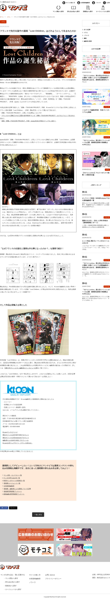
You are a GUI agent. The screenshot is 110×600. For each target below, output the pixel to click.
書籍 (85, 38)
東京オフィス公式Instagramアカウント (16, 438)
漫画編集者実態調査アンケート (13, 494)
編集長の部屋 (88, 41)
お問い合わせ (50, 575)
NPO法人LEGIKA (103, 574)
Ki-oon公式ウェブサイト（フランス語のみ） (18, 443)
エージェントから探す (103, 11)
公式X (108, 2)
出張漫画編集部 (85, 2)
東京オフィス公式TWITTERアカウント (16, 435)
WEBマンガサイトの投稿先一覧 (14, 480)
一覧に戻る (38, 514)
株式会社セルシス (103, 578)
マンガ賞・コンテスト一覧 (13, 475)
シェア (5, 507)
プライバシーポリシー (53, 579)
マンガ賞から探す (58, 11)
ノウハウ (98, 2)
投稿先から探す (88, 11)
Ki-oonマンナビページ (10, 432)
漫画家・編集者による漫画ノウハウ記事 (17, 489)
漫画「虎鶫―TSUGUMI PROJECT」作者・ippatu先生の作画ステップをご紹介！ (29, 121)
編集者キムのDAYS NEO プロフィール (16, 440)
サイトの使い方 (70, 2)
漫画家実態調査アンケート (13, 491)
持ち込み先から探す (73, 11)
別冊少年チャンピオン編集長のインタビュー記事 (21, 368)
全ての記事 (87, 29)
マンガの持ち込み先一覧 (11, 478)
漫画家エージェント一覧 (12, 483)
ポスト (14, 507)
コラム (86, 32)
